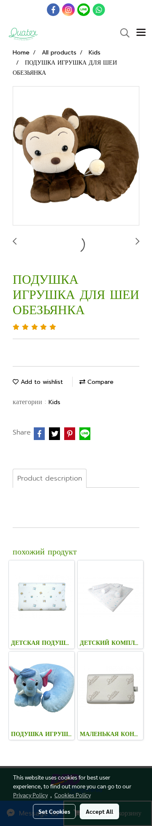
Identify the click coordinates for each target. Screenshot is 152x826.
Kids (54, 402)
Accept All (99, 811)
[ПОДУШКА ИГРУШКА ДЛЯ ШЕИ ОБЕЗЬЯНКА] (76, 156)
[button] (122, 33)
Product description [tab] (49, 478)
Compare (99, 382)
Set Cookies (54, 811)
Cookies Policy (72, 795)
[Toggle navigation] (141, 33)
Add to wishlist (41, 382)
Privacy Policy (30, 795)
